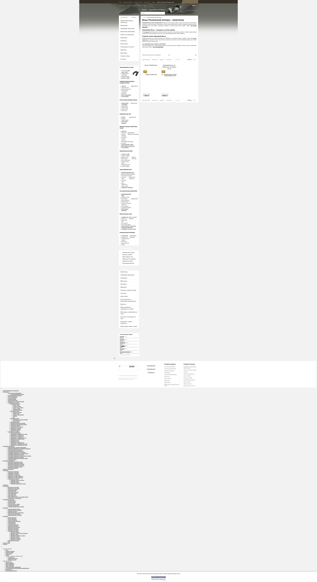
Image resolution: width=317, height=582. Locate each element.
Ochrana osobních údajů (190, 370)
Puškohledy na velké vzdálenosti (15, 477)
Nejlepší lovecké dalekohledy (14, 393)
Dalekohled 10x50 (15, 440)
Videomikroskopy (12, 523)
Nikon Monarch (16, 421)
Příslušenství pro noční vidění (14, 498)
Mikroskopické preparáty (13, 540)
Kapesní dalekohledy (13, 396)
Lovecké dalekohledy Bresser (17, 394)
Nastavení (162, 577)
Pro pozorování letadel (125, 352)
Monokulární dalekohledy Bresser (15, 463)
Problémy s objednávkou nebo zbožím (190, 367)
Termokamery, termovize (127, 47)
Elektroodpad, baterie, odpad (129, 326)
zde (164, 579)
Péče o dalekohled (10, 564)
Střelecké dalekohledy (13, 468)
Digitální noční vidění (13, 489)
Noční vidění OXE (12, 491)
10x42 (126, 72)
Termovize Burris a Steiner (14, 504)
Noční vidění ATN (12, 494)
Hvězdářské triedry (12, 459)
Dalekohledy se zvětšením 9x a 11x (18, 437)
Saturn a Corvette (17, 406)
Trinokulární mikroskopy (13, 529)
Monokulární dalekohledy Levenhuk (16, 465)
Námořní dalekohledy (13, 400)
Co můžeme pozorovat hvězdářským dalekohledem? (17, 568)
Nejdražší (162, 59)
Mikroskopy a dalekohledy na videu (129, 312)
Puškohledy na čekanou (13, 474)
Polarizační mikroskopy (13, 526)
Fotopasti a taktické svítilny (128, 290)
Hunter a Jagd (16, 405)
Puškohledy (124, 37)
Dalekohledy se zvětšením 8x (17, 436)
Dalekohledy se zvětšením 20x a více (19, 445)
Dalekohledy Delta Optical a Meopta (19, 424)
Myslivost (123, 304)
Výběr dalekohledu (10, 563)
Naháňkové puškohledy (13, 471)
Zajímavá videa (9, 562)
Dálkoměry (123, 50)
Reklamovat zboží (142, 5)
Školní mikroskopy (12, 518)
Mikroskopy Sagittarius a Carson (18, 535)
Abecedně (168, 59)
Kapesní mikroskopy (12, 520)
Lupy (9, 541)
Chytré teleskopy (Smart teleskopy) (16, 451)
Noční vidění (124, 43)
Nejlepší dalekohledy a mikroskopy (127, 21)
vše (195, 59)
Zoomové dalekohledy (16, 433)
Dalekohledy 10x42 (15, 441)
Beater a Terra (16, 413)
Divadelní (122, 348)
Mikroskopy (124, 53)
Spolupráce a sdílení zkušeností (126, 322)
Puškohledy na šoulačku (13, 472)
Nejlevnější (154, 59)
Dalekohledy (124, 25)
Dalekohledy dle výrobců (13, 402)
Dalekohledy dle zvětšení (13, 431)
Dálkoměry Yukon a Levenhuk (15, 510)
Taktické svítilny (125, 56)
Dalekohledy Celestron (16, 429)
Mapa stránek (187, 382)
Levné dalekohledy (12, 398)
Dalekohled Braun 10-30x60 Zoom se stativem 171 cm (169, 67)
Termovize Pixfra (12, 500)
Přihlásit (194, 5)
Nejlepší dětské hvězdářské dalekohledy (17, 447)
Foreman (15, 416)
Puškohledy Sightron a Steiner (17, 480)
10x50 (128, 70)
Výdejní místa (147, 2)
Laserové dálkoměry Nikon (14, 509)
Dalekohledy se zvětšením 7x (17, 435)
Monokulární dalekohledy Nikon (15, 466)
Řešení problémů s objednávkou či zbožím (127, 308)
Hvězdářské (122, 342)
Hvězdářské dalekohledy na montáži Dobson (18, 453)
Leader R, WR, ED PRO (18, 414)
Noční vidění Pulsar (12, 495)
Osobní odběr (187, 376)
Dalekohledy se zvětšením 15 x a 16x (19, 443)
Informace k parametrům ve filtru (128, 317)
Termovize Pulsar (12, 502)
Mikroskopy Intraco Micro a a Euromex (19, 533)
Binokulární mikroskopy (13, 528)
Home (120, 2)
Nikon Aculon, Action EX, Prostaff (20, 419)
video (128, 166)
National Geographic (17, 410)
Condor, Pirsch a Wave (18, 407)
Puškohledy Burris (15, 481)
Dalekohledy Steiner (15, 430)
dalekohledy (147, 32)
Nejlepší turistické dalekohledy (15, 395)
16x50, (122, 72)
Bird (14, 417)
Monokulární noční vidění (13, 488)
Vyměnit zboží (122, 5)
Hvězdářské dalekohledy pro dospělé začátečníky (19, 448)
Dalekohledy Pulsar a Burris (17, 427)
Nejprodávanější (146, 59)
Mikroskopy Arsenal (15, 537)
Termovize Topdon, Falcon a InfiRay (16, 506)
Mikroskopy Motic (14, 534)
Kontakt (153, 2)
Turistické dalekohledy (170, 368)
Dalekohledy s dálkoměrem (14, 514)
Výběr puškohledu (10, 565)
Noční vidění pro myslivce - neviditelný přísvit (18, 497)
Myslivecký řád (9, 569)
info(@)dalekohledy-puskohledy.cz (157, 9)
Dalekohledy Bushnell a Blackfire (18, 423)
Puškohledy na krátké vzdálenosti (15, 476)
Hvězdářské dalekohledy (127, 28)
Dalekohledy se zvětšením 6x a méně (19, 434)
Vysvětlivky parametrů (189, 380)
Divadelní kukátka (12, 399)
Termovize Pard (11, 503)
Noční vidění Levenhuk (13, 492)
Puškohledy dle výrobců (13, 479)
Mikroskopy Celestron (15, 538)
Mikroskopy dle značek (13, 531)
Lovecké (122, 336)
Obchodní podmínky (127, 2)
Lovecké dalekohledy (169, 366)
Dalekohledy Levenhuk (16, 428)
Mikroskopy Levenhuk (15, 539)
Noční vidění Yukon (12, 493)
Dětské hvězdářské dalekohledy (15, 450)
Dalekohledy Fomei (15, 411)
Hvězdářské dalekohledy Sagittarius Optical (18, 458)
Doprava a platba (138, 2)
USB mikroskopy (12, 522)
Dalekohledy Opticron (15, 425)
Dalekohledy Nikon (15, 418)
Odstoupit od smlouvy (132, 5)
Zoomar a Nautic (16, 408)
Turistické (122, 339)
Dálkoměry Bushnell (12, 511)
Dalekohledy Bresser (15, 404)
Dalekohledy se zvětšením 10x (17, 439)
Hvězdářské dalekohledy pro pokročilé (16, 452)
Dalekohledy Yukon (15, 422)
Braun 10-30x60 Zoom (151, 65)
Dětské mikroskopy (169, 370)
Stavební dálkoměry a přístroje (15, 515)
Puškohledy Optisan (15, 482)
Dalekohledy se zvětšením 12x (17, 442)
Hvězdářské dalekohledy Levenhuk (16, 454)
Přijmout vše (155, 577)
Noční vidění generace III (11, 570)
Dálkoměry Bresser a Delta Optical (16, 512)
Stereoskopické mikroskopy (14, 521)
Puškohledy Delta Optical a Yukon (18, 483)
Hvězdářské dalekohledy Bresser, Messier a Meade (19, 456)
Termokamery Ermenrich (13, 505)
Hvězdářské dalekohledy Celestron (16, 457)
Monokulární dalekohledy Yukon (15, 462)
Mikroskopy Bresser (15, 532)
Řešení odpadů (187, 384)
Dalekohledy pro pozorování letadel (16, 401)
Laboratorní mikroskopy (13, 524)
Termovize (123, 293)
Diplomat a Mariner (17, 412)
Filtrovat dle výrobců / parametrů (151, 55)
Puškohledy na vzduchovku (14, 475)
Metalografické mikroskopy (14, 527)
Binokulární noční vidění (13, 487)
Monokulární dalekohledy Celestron (16, 464)
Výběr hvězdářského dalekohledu (13, 567)
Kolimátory (124, 40)
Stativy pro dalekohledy (127, 34)
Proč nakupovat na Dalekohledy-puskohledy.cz (128, 300)
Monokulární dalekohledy (128, 31)
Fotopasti (123, 59)
